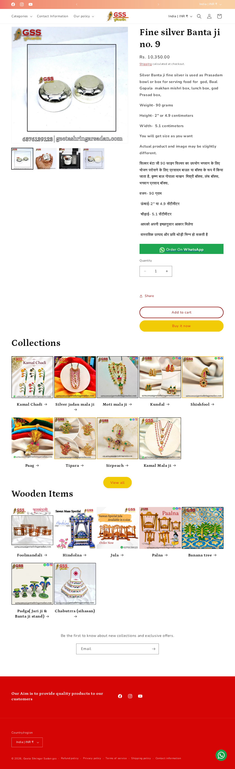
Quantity (146, 261)
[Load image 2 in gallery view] (46, 159)
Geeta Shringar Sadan (38, 758)
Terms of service (116, 758)
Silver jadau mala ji (74, 404)
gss (54, 758)
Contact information (168, 758)
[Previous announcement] (77, 4)
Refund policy (69, 758)
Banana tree (200, 555)
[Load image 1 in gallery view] (22, 159)
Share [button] (149, 296)
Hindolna (72, 555)
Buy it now (181, 326)
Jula (115, 555)
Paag (29, 465)
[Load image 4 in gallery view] (93, 159)
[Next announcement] (158, 4)
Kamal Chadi (29, 404)
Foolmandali (29, 555)
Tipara (72, 465)
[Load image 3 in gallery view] (70, 159)
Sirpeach (115, 465)
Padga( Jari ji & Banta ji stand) (31, 614)
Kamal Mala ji (157, 465)
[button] (21, 16)
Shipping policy (141, 758)
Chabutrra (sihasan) (75, 611)
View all (117, 482)
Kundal (157, 404)
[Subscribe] (153, 649)
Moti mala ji (115, 404)
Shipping (146, 64)
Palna (157, 555)
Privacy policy (92, 758)
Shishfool (200, 404)
